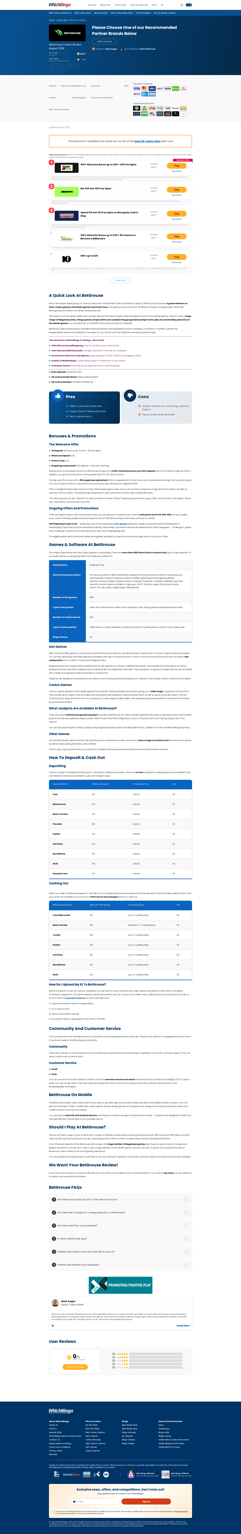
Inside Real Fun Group (169, 1447)
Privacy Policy (56, 1450)
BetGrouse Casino (78, 20)
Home (51, 20)
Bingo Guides (128, 1443)
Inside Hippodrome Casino (171, 1443)
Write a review (104, 41)
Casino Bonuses (93, 1439)
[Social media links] (189, 4)
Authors (53, 1428)
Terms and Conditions (60, 1447)
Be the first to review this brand (59, 61)
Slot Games (91, 1447)
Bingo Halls (164, 1432)
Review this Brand (75, 1367)
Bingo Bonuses (129, 1432)
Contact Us (54, 1439)
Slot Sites (92, 5)
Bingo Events (165, 1436)
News (154, 5)
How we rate (53, 55)
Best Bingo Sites (129, 1425)
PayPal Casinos (143, 12)
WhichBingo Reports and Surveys (65, 1436)
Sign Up (146, 1501)
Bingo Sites (105, 5)
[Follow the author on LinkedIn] (52, 1325)
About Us (53, 1425)
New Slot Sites (101, 12)
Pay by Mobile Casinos (164, 12)
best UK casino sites (147, 141)
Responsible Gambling (60, 1443)
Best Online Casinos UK (60, 12)
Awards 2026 (55, 1432)
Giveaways (164, 1428)
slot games (121, 523)
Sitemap (53, 1454)
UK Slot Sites (91, 1425)
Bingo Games (128, 1439)
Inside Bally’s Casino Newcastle (174, 1439)
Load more (120, 280)
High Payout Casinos (95, 1443)
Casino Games (92, 1450)
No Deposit (127, 1436)
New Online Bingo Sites (122, 12)
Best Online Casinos (95, 1432)
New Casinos (91, 1436)
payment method (75, 998)
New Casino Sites (82, 12)
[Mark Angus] (93, 48)
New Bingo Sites (129, 1428)
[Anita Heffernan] (121, 48)
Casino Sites (120, 5)
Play (176, 165)
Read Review (177, 171)
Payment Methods (139, 5)
